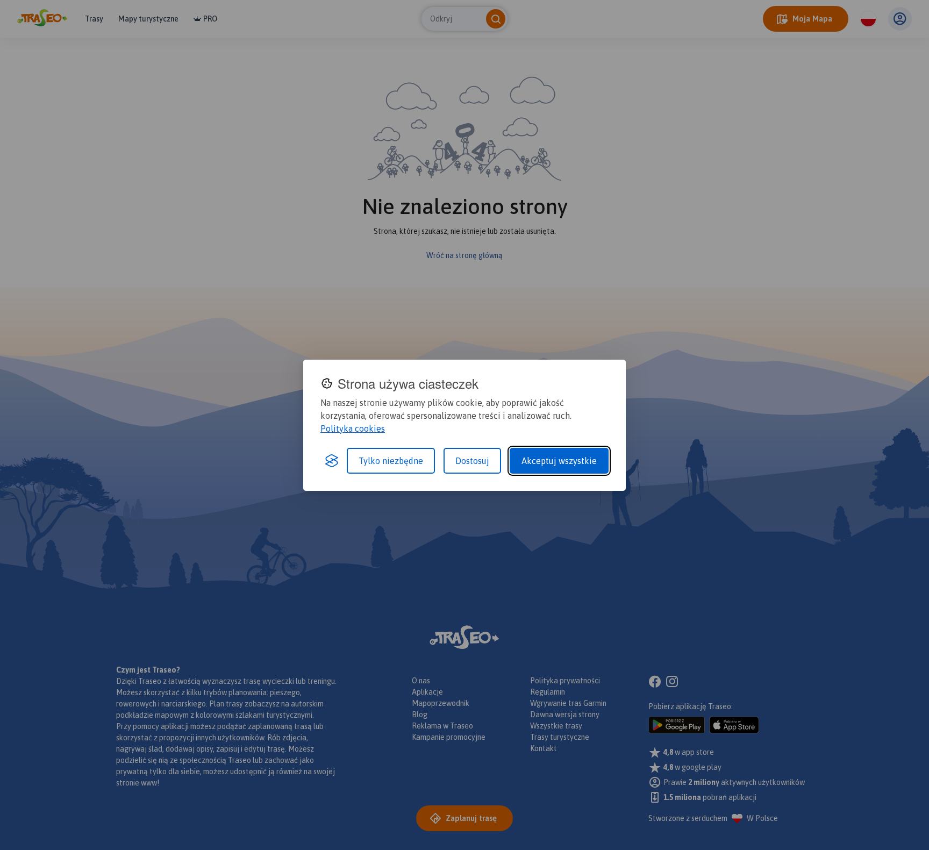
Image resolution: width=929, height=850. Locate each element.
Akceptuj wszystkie (559, 461)
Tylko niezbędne (391, 461)
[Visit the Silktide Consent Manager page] (331, 460)
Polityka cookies (352, 428)
